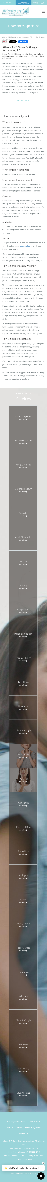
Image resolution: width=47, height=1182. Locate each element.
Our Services (40, 37)
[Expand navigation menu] (44, 12)
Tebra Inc (23, 1122)
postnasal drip (26, 246)
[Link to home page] (20, 12)
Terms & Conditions (14, 1128)
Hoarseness (10, 39)
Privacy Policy (35, 1122)
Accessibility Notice (33, 1128)
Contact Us (23, 1134)
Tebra (34, 1173)
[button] (24, 3)
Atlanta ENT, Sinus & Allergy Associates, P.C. (17, 37)
